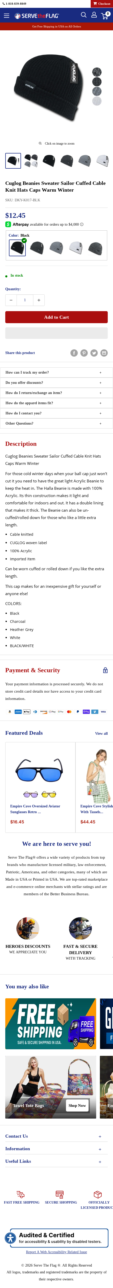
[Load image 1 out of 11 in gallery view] (13, 161)
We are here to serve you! (56, 843)
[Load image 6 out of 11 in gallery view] (102, 161)
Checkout (103, 3)
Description (21, 443)
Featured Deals (24, 733)
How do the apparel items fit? (29, 403)
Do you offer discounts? (24, 383)
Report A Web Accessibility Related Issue (56, 1252)
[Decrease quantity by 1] (11, 300)
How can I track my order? (27, 372)
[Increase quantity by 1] (38, 300)
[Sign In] (94, 15)
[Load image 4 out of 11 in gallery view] (67, 161)
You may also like (27, 986)
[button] (56, 333)
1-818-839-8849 (15, 3)
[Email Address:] (104, 353)
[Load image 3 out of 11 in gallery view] (49, 161)
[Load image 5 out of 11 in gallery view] (85, 161)
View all (101, 734)
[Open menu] (6, 16)
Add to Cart (56, 317)
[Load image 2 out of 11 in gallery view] (31, 161)
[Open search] (84, 15)
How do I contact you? (24, 413)
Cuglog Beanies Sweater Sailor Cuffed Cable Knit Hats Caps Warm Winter (55, 186)
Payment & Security (32, 670)
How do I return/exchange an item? (34, 393)
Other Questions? (19, 423)
